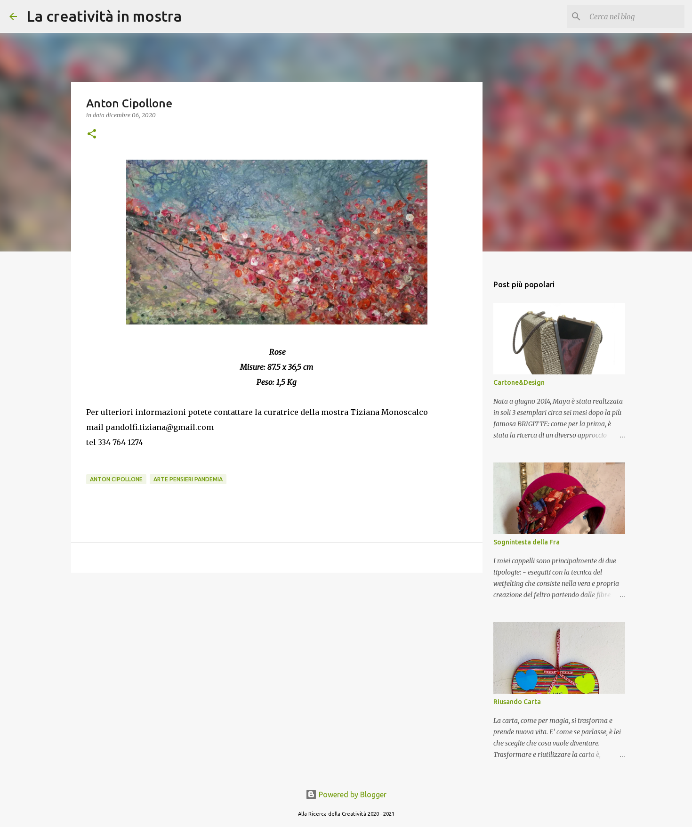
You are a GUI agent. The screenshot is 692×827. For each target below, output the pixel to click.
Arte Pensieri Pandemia (188, 479)
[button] (91, 134)
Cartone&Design (519, 382)
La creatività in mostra (104, 16)
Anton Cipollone (116, 479)
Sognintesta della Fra (526, 542)
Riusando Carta (517, 701)
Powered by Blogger (351, 794)
